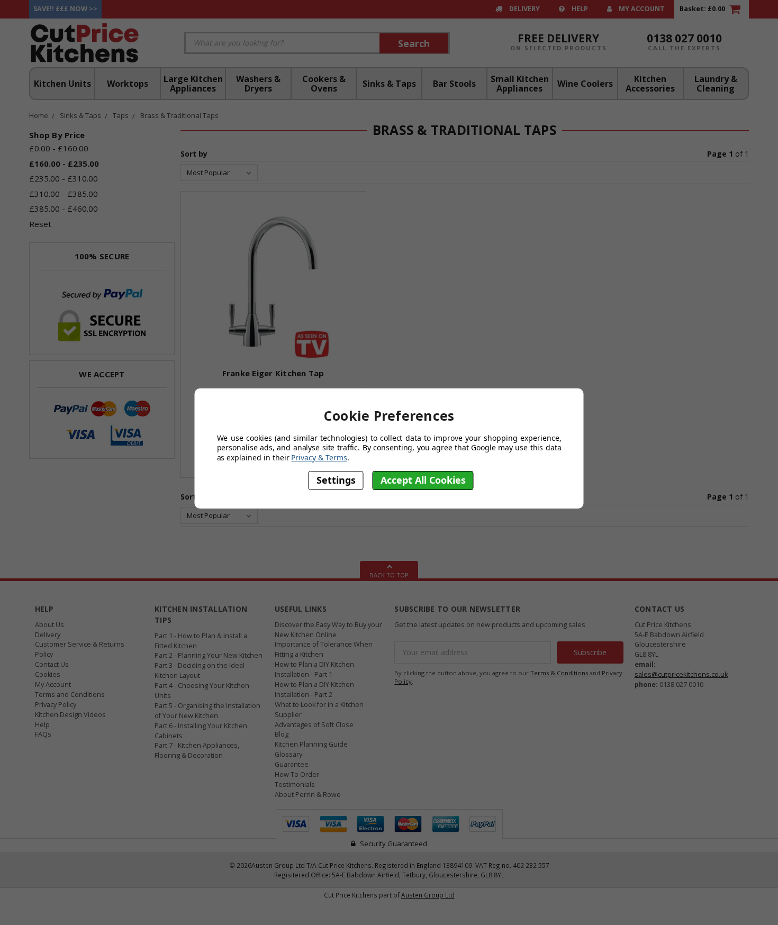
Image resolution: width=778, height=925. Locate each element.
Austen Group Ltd (428, 895)
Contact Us (52, 664)
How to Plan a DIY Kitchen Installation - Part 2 (314, 689)
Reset (40, 224)
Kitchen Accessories (650, 83)
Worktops (127, 83)
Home (38, 115)
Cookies (47, 674)
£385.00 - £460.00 (63, 208)
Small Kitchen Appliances (520, 83)
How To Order (297, 774)
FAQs (43, 734)
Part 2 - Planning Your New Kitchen (209, 655)
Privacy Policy (55, 704)
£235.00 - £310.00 (63, 178)
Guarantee (292, 764)
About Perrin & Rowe (308, 794)
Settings (336, 480)
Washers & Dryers (258, 83)
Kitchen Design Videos (70, 714)
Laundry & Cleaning (715, 83)
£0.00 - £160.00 (58, 148)
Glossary (288, 754)
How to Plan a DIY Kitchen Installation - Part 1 (314, 669)
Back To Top (389, 575)
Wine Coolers (585, 83)
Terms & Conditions (559, 673)
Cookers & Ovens (324, 83)
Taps (121, 115)
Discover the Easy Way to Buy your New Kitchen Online (328, 629)
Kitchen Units (62, 83)
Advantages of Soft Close (314, 724)
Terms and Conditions (70, 694)
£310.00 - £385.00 (63, 193)
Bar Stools (454, 83)
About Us (49, 624)
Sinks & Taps (389, 83)
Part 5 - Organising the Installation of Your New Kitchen (207, 710)
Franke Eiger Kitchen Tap (273, 373)
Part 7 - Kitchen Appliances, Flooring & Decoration (197, 750)
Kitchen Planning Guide (311, 744)
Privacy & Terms (319, 457)
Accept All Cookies (423, 480)
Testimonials (295, 784)
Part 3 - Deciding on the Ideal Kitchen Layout (200, 670)
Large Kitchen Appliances (193, 83)
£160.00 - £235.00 (64, 163)
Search (414, 43)
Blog (281, 734)
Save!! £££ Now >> (65, 8)
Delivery (524, 8)
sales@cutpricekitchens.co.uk (681, 674)
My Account (641, 8)
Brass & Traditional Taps (179, 115)
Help (579, 8)
